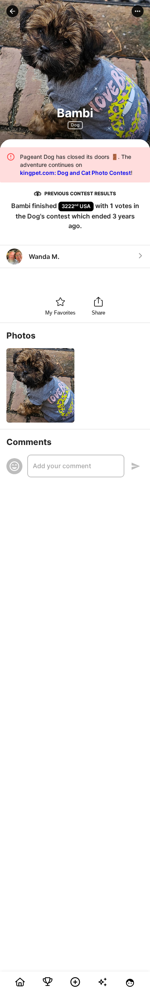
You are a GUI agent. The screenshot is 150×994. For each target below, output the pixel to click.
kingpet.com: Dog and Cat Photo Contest (75, 172)
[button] (12, 11)
